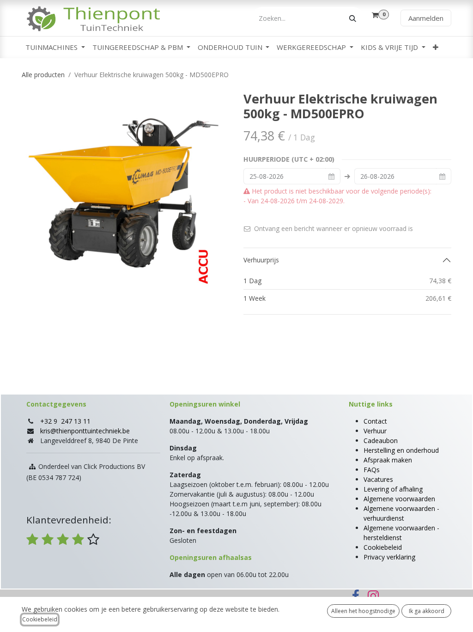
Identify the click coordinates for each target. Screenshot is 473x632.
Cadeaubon (381, 440)
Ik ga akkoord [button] (426, 611)
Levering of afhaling (393, 489)
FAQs (372, 469)
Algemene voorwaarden (399, 498)
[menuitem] (55, 47)
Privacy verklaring (389, 557)
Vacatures (378, 479)
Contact (375, 421)
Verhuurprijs (261, 259)
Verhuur (375, 430)
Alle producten (43, 74)
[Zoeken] (352, 18)
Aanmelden (425, 18)
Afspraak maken (388, 460)
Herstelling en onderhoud (401, 450)
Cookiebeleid (383, 547)
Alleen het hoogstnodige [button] (363, 611)
